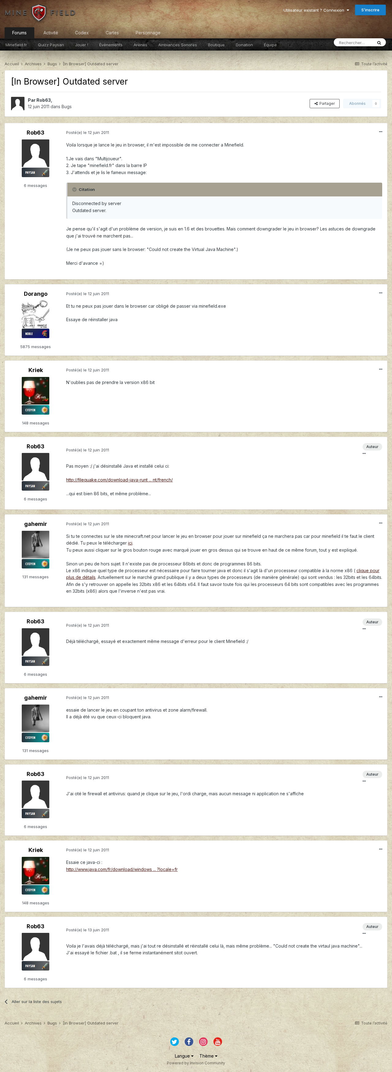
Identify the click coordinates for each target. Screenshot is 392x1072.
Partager (326, 103)
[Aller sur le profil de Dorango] (35, 314)
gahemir (35, 524)
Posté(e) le (87, 132)
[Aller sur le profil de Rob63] (17, 103)
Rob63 (43, 100)
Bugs (67, 106)
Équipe (270, 44)
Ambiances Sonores (177, 44)
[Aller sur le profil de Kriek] (35, 391)
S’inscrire (370, 9)
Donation (244, 44)
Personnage (148, 32)
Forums (19, 32)
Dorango (35, 294)
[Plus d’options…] (380, 131)
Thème (207, 1056)
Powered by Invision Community (196, 1063)
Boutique (216, 44)
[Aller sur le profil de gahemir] (35, 544)
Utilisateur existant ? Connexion (315, 10)
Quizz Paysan (51, 44)
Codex (82, 32)
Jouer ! (81, 44)
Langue (183, 1056)
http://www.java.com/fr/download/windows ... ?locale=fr (122, 869)
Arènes (140, 44)
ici (130, 543)
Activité (50, 32)
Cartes (112, 32)
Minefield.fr (16, 44)
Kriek (35, 370)
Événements (111, 44)
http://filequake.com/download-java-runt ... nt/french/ (119, 479)
